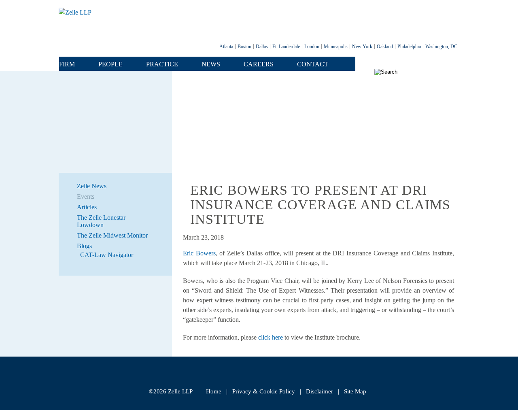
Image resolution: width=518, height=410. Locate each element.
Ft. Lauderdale (286, 46)
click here (270, 337)
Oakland (385, 46)
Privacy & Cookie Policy (263, 391)
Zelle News (91, 186)
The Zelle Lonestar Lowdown (101, 221)
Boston (244, 46)
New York (362, 46)
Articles (87, 207)
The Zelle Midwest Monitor (112, 235)
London (311, 46)
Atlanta (226, 46)
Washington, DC (441, 46)
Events (85, 196)
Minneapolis (336, 46)
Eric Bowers (199, 253)
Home (213, 391)
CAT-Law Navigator (106, 254)
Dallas (262, 46)
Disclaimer (319, 391)
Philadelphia (409, 46)
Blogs (84, 245)
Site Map (355, 391)
